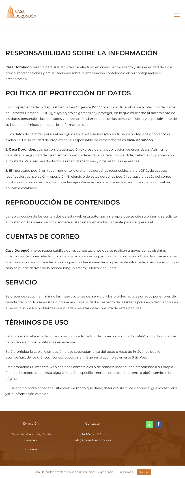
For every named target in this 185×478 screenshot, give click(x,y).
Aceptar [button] (144, 472)
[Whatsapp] (149, 424)
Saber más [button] (126, 472)
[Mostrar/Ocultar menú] (177, 15)
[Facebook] (158, 424)
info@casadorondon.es (92, 440)
